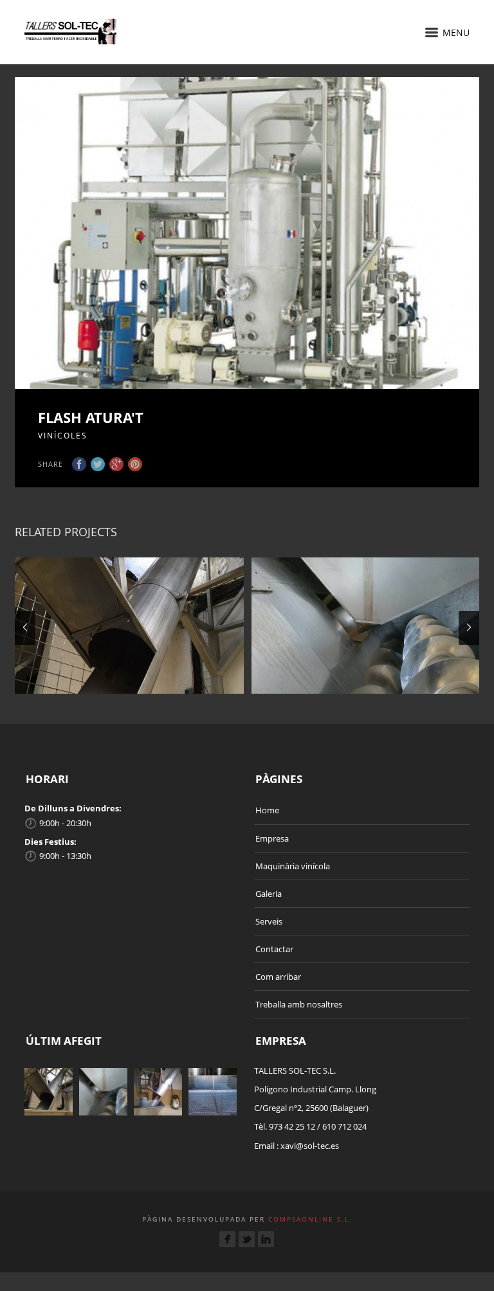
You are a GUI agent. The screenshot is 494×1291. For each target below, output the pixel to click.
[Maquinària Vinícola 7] (129, 625)
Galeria (268, 893)
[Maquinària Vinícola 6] (366, 625)
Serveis (268, 921)
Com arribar (278, 976)
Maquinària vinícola (292, 866)
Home (267, 810)
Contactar (274, 949)
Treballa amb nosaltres (298, 1004)
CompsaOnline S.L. (308, 1218)
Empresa (272, 838)
